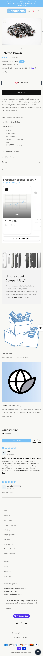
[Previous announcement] (4, 3)
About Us (7, 516)
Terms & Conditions (10, 549)
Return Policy (8, 539)
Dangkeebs (18, 652)
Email (6, 567)
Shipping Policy (9, 535)
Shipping (4, 64)
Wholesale (7, 530)
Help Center (8, 520)
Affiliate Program (10, 525)
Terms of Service (9, 554)
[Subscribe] (36, 608)
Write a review (16, 441)
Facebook (7, 571)
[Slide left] (17, 48)
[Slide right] (26, 48)
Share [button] (6, 169)
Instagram (7, 576)
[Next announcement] (39, 3)
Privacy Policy (8, 544)
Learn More (5, 417)
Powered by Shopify (26, 652)
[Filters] (34, 441)
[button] (4, 11)
